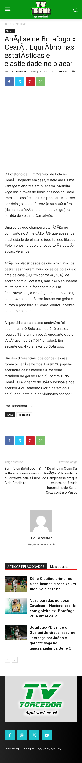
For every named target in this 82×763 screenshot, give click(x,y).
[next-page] (15, 660)
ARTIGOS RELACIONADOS (26, 566)
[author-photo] (41, 531)
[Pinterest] (30, 81)
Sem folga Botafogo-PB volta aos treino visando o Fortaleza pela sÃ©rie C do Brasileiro (23, 475)
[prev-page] (7, 660)
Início (8, 24)
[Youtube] (47, 735)
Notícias (21, 24)
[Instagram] (22, 735)
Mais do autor (60, 566)
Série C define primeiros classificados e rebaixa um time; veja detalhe (53, 583)
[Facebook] (9, 81)
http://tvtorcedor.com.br (41, 544)
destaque (24, 414)
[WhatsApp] (40, 81)
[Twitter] (19, 81)
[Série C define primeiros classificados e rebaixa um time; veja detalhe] (16, 584)
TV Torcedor (18, 71)
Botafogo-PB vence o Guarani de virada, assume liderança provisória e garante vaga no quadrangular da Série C (52, 637)
